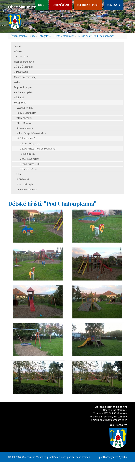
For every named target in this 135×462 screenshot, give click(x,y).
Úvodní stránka (19, 35)
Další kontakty (118, 424)
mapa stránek (82, 457)
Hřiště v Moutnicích (64, 35)
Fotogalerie (45, 35)
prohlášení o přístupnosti (60, 457)
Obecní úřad (61, 5)
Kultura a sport (88, 5)
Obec (41, 5)
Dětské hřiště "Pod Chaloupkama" (96, 35)
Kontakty (113, 5)
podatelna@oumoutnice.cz (112, 419)
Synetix (123, 457)
